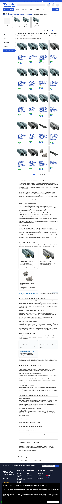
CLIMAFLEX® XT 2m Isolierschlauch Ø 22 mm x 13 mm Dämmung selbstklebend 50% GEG (22, 137)
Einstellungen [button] (25, 502)
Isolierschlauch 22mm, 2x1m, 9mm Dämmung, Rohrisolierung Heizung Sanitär (33, 163)
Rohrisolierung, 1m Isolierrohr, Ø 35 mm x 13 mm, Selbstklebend (33, 57)
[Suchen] (43, 5)
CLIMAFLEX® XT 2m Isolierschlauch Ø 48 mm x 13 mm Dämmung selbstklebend (33, 83)
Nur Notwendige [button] (38, 502)
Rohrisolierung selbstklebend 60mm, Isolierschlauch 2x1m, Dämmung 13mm (21, 164)
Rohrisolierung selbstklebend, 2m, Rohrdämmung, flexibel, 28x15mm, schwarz (43, 136)
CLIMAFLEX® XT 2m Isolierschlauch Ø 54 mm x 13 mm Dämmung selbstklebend (22, 57)
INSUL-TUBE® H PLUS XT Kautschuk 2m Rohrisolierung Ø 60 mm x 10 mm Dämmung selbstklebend (54, 137)
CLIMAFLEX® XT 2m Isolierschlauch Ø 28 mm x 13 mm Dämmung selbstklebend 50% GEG (43, 110)
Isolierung (22, 14)
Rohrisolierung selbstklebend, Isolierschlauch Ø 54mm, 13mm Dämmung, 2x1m (21, 109)
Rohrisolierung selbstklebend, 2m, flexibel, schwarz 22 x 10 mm (54, 163)
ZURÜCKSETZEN (9, 50)
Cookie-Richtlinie (6, 498)
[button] (47, 31)
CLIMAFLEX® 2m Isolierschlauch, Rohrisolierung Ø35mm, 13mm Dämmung (32, 136)
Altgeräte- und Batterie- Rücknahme (20, 482)
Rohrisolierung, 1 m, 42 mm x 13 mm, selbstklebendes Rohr (43, 83)
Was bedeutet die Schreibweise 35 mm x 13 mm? (31, 426)
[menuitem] (8, 9)
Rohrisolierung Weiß (23, 460)
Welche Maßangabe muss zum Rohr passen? (30, 422)
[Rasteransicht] (53, 31)
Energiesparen (16, 14)
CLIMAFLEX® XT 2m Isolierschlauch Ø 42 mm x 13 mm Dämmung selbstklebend (54, 83)
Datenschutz (29, 475)
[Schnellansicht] (26, 42)
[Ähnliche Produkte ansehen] (26, 47)
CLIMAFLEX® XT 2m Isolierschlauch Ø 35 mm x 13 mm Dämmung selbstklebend (43, 57)
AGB (28, 473)
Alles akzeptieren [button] (53, 502)
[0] (48, 4)
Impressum (29, 478)
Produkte (5, 14)
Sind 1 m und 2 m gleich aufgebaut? (28, 430)
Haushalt (10, 14)
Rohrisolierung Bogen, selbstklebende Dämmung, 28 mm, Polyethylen (43, 163)
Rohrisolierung (29, 14)
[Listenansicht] (57, 31)
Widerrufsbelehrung (31, 476)
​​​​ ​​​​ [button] (57, 466)
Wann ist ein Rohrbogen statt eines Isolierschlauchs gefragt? (34, 434)
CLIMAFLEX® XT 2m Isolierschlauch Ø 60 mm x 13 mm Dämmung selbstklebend (22, 83)
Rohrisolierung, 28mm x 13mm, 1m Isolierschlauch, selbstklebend (33, 109)
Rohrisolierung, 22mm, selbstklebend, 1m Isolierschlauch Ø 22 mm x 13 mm (54, 109)
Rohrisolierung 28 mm (40, 359)
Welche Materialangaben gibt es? (27, 438)
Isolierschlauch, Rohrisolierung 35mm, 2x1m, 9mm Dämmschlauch (54, 57)
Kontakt (19, 473)
